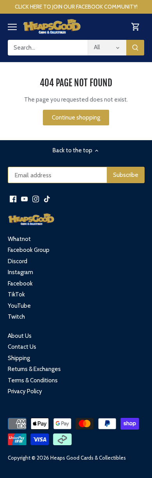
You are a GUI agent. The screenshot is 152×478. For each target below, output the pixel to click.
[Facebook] (13, 198)
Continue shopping (76, 117)
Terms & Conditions (33, 380)
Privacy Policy (25, 391)
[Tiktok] (47, 198)
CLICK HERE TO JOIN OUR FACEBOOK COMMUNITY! (76, 6)
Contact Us (22, 346)
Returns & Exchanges (34, 369)
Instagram (20, 272)
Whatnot (19, 239)
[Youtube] (24, 198)
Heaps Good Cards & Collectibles (88, 458)
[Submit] (135, 47)
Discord (17, 261)
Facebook (20, 283)
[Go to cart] (135, 26)
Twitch (16, 316)
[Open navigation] (12, 27)
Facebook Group (28, 249)
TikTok (16, 294)
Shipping (19, 358)
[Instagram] (35, 198)
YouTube (19, 305)
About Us (20, 335)
